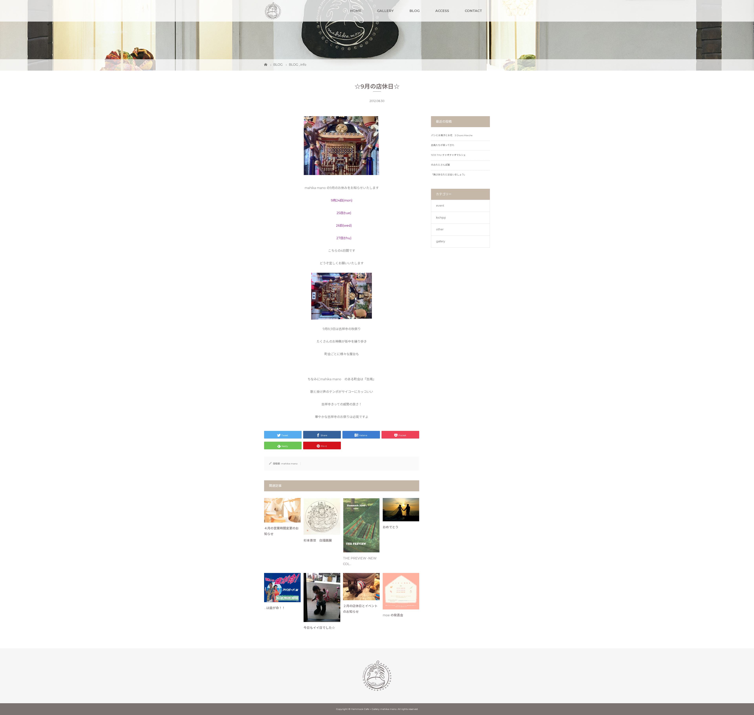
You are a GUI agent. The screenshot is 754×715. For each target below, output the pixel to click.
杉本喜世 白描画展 (318, 540)
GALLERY (385, 11)
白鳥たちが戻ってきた (442, 145)
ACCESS (442, 11)
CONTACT (473, 11)
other (440, 229)
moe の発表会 (393, 615)
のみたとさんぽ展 (440, 164)
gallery (440, 241)
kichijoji (441, 217)
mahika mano (289, 463)
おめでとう (390, 527)
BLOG (414, 11)
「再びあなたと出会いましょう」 (448, 174)
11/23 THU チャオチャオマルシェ (448, 154)
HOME (355, 11)
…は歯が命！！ (274, 608)
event (440, 205)
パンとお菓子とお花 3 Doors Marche (451, 135)
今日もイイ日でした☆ (319, 628)
